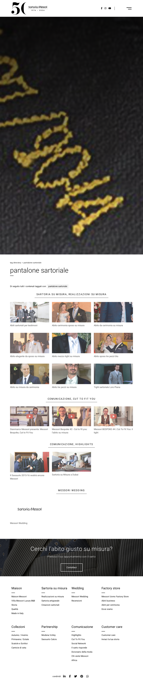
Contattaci (71, 567)
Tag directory (15, 262)
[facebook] (70, 676)
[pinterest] (81, 676)
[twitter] (75, 676)
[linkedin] (64, 676)
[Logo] (29, 8)
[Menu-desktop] (129, 8)
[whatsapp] (87, 676)
